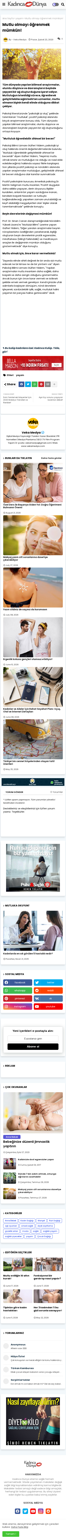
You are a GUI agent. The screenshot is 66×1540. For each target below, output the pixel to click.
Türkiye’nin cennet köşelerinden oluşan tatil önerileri (28, 762)
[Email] (48, 384)
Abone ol (33, 1046)
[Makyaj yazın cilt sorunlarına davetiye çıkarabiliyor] (9, 1193)
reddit (50, 990)
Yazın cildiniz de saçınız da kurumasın (25, 609)
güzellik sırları (11, 1231)
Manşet (41, 1220)
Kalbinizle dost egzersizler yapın (36, 1159)
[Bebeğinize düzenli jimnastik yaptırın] (33, 1112)
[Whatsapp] (34, 384)
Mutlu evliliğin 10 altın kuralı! (16, 1277)
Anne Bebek (10, 1220)
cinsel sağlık (27, 1225)
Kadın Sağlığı (27, 1220)
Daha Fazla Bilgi (19, 1527)
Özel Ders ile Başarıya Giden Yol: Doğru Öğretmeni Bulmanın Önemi (32, 506)
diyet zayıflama (45, 1225)
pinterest (20, 998)
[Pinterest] (41, 384)
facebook (20, 982)
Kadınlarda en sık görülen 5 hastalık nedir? (28, 953)
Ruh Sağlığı (54, 1220)
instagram (20, 1006)
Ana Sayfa (8, 18)
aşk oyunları (11, 1225)
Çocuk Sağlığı (44, 1236)
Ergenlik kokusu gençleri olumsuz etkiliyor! (27, 659)
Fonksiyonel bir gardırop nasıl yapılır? (47, 1277)
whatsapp (19, 990)
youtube (50, 1006)
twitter (50, 982)
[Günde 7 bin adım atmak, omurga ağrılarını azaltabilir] (9, 1178)
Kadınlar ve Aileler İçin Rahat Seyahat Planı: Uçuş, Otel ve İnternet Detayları (32, 710)
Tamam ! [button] (11, 1534)
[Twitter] (28, 384)
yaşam (19, 18)
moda (25, 1231)
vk (50, 998)
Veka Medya (31, 432)
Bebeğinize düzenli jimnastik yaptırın (26, 1143)
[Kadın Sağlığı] (33, 931)
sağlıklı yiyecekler (13, 1236)
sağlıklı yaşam (50, 1231)
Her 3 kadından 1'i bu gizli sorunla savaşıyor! (48, 1309)
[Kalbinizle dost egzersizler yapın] (9, 1163)
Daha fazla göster (51, 458)
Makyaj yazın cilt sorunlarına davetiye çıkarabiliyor (25, 558)
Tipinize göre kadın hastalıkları (15, 1309)
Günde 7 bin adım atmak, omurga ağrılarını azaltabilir (37, 1175)
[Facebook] (21, 384)
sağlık (36, 1231)
